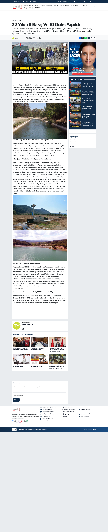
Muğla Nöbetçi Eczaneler (49, 407)
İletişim (65, 416)
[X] (15, 421)
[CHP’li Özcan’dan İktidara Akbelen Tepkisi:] (21, 359)
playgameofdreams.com (77, 146)
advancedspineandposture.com (79, 144)
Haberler (14, 20)
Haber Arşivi (46, 420)
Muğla (26, 7)
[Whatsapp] (27, 421)
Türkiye (31, 7)
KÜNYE (37, 7)
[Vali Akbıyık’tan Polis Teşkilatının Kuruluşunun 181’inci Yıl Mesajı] (57, 342)
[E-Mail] (23, 328)
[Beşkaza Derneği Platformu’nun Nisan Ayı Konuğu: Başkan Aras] (57, 359)
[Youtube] (21, 421)
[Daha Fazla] (89, 38)
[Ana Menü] (93, 8)
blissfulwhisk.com (75, 142)
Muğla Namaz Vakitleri (48, 411)
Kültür (62, 5)
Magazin (55, 5)
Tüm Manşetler (46, 416)
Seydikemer (84, 5)
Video (26, 1)
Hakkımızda (66, 414)
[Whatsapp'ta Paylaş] (85, 38)
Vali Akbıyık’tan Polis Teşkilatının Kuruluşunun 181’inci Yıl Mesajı (56, 350)
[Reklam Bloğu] (82, 58)
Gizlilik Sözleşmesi (85, 409)
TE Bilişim (94, 429)
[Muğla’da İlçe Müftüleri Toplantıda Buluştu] (39, 342)
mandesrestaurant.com (82, 140)
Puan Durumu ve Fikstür (48, 414)
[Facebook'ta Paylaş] (80, 38)
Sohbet (72, 140)
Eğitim (43, 5)
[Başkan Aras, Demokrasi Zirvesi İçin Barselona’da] (21, 342)
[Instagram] (18, 421)
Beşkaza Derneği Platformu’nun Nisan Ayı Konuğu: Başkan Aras (56, 366)
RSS (15, 429)
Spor (72, 5)
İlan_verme (83, 414)
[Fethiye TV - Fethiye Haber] (17, 6)
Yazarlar (34, 1)
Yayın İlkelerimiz (85, 416)
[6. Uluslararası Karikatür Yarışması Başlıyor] (39, 359)
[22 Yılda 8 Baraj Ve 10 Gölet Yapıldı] (40, 58)
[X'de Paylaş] (82, 38)
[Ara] (93, 6)
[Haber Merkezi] (16, 325)
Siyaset (37, 5)
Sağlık (77, 5)
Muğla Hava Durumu (48, 409)
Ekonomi (49, 5)
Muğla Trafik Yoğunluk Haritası (50, 413)
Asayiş (31, 5)
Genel (26, 5)
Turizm (67, 5)
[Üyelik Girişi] (95, 1)
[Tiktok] (24, 421)
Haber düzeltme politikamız (88, 413)
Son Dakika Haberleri (48, 418)
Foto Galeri (17, 1)
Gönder (16, 400)
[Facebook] (13, 421)
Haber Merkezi (27, 324)
